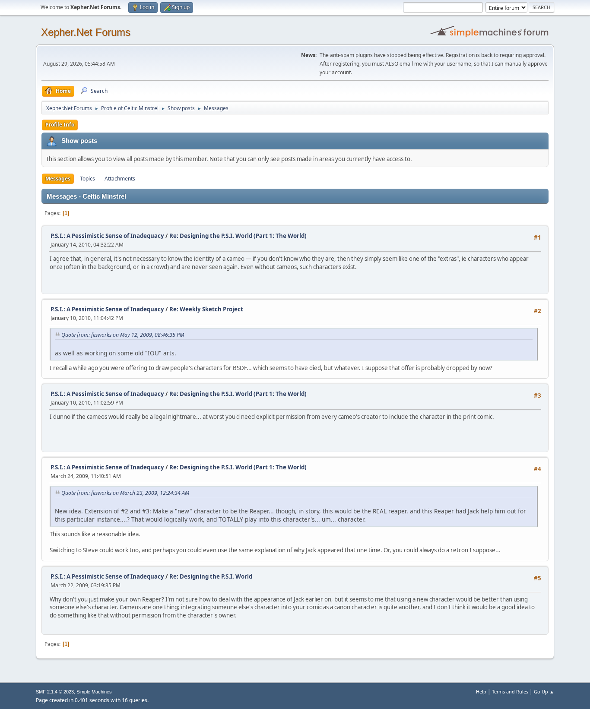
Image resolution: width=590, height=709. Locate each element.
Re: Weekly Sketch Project (206, 309)
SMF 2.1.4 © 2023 (55, 691)
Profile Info (59, 124)
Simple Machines (94, 691)
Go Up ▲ (544, 691)
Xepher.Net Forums (85, 32)
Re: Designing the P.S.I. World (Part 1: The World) (238, 236)
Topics (87, 178)
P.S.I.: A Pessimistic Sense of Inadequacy (107, 236)
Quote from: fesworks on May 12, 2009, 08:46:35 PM (122, 335)
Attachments (120, 178)
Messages (57, 178)
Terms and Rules (510, 691)
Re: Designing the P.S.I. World (210, 576)
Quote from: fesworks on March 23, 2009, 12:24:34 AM (125, 493)
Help (481, 691)
